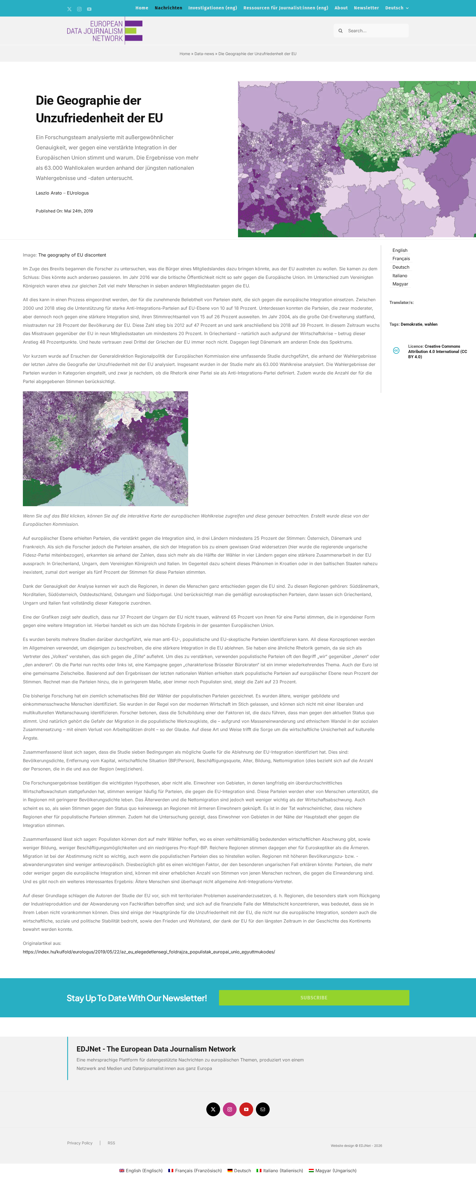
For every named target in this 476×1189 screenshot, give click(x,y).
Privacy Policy (80, 1143)
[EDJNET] (104, 18)
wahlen (430, 324)
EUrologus (78, 193)
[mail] (263, 1109)
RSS (111, 1143)
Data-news (204, 53)
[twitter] (69, 9)
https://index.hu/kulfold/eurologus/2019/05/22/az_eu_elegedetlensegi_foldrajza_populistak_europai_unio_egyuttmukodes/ (149, 952)
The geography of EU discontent (72, 255)
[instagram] (79, 9)
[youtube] (89, 9)
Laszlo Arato (49, 193)
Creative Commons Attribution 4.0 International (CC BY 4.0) (437, 352)
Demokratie (411, 324)
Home (185, 53)
